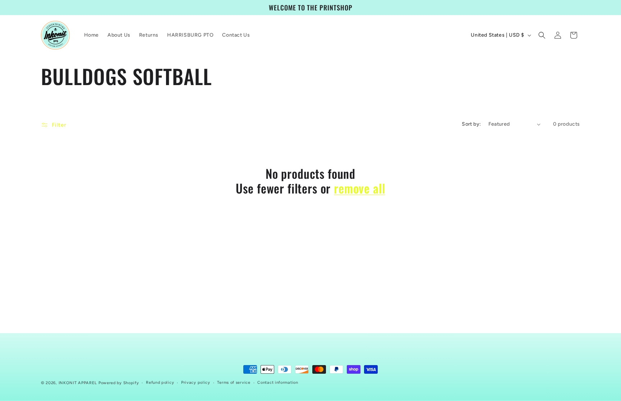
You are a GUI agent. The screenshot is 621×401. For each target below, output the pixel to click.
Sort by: (471, 124)
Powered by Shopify (118, 383)
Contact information (277, 382)
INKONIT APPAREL (78, 383)
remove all (359, 188)
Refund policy (160, 382)
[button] (542, 35)
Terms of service (233, 382)
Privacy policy (195, 382)
